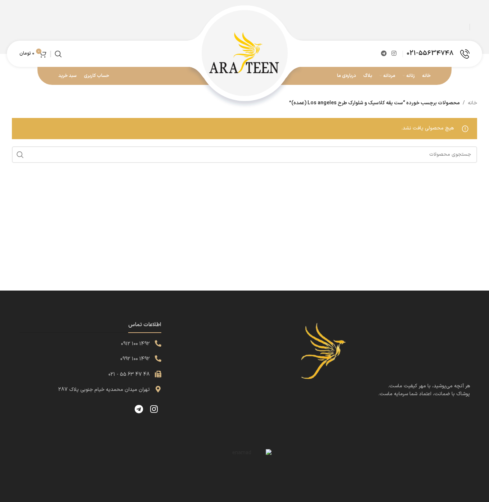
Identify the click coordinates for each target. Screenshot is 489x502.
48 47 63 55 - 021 (129, 374)
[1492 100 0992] (158, 358)
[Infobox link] (438, 54)
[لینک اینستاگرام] (394, 53)
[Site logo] (244, 53)
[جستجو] (58, 54)
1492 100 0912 (135, 344)
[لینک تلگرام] (383, 53)
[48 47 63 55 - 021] (158, 374)
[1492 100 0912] (158, 343)
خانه (472, 103)
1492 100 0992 (135, 359)
